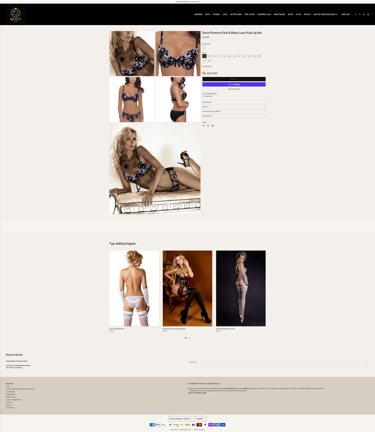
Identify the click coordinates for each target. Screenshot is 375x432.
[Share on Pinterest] (212, 125)
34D (239, 56)
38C (204, 61)
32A (204, 56)
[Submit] (367, 362)
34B (229, 56)
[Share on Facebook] (203, 125)
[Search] (355, 14)
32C (214, 56)
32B (209, 56)
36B (244, 56)
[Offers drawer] (364, 14)
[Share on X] (208, 125)
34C (234, 56)
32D (219, 56)
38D (209, 61)
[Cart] (368, 14)
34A (224, 56)
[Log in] (359, 14)
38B (259, 56)
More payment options (234, 89)
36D (254, 56)
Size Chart (212, 73)
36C (249, 56)
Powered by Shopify (199, 429)
